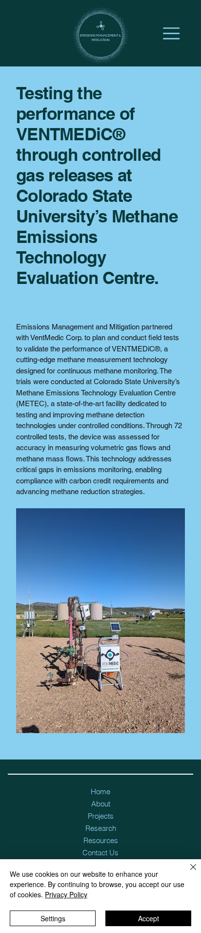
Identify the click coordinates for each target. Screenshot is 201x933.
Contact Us (100, 852)
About (100, 803)
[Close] (187, 873)
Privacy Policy (66, 894)
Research (100, 828)
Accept (148, 918)
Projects (101, 816)
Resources (100, 840)
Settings (52, 918)
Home (100, 791)
